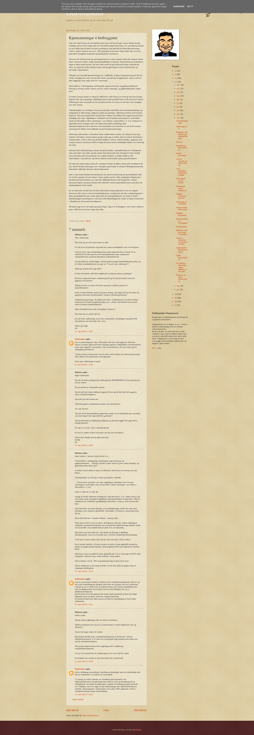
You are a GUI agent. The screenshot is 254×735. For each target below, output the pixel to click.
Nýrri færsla (72, 710)
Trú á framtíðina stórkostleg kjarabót (181, 172)
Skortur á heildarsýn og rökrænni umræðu (181, 241)
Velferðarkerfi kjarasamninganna (181, 250)
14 (176, 71)
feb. (178, 286)
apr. (178, 114)
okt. (178, 92)
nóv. (178, 89)
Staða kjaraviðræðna (181, 258)
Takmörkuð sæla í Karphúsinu (181, 188)
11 (176, 82)
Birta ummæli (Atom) (91, 715)
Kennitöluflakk (181, 227)
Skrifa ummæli (77, 700)
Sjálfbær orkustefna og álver (181, 196)
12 (176, 78)
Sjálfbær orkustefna (181, 214)
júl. (178, 103)
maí (178, 110)
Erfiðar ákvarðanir (181, 154)
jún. (178, 107)
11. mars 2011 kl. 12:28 (84, 571)
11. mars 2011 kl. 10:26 (84, 331)
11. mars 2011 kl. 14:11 (84, 604)
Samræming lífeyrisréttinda (181, 148)
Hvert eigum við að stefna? (180, 181)
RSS (154, 348)
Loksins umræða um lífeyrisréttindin (181, 162)
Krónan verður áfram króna (181, 209)
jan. (178, 290)
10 (176, 294)
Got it (190, 6)
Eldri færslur (140, 710)
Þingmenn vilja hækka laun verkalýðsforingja (182, 135)
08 (176, 301)
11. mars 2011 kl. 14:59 (84, 661)
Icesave (179, 142)
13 (176, 74)
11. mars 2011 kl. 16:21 (84, 694)
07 (176, 305)
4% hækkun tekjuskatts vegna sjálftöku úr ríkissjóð (181, 267)
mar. (179, 118)
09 (176, 298)
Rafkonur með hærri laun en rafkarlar (181, 232)
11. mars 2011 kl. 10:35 (84, 365)
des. (179, 85)
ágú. (179, 100)
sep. (179, 96)
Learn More (178, 6)
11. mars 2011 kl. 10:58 (84, 445)
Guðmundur (80, 339)
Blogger (138, 730)
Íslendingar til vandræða (181, 203)
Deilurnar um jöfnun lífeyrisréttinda (181, 278)
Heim (106, 710)
